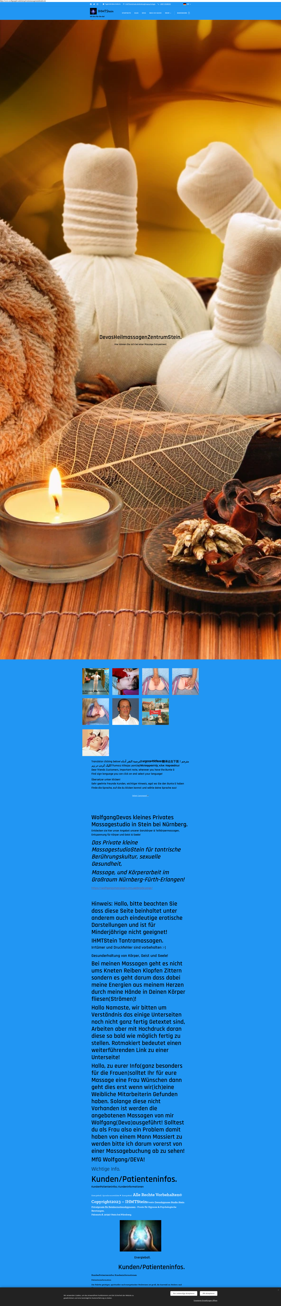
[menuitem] (127, 13)
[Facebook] (90, 4)
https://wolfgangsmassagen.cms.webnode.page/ (122, 888)
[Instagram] (97, 4)
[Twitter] (94, 4)
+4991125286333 (165, 4)
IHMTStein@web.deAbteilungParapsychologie (140, 4)
